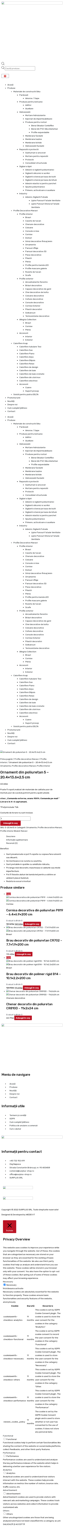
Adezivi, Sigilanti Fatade (36, 197)
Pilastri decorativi (33, 309)
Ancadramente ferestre (36, 282)
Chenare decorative (34, 224)
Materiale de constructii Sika (26, 91)
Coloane (29, 227)
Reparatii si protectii (29, 149)
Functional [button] (8, 1436)
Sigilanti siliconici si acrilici (37, 173)
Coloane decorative (34, 295)
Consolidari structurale (36, 163)
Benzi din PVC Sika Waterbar (44, 129)
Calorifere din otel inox (29, 377)
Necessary (11, 1285)
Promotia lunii (13, 397)
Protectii (29, 159)
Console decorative (34, 302)
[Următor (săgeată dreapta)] (59, 764)
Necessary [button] (8, 1281)
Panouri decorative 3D (35, 251)
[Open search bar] (2, 64)
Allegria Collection (27, 319)
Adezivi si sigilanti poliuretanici (39, 169)
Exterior (29, 340)
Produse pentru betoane (31, 102)
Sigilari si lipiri (25, 166)
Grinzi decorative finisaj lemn (38, 241)
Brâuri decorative (33, 285)
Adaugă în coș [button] (32, 924)
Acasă (10, 84)
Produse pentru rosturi (36, 122)
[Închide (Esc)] (54, 3)
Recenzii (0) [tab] (12, 843)
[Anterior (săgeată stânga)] (5, 764)
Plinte (28, 261)
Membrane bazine (33, 139)
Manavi (24, 831)
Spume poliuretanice (35, 186)
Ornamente (30, 244)
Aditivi (28, 105)
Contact (11, 411)
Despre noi (12, 404)
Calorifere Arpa (26, 357)
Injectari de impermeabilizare (38, 119)
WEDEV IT (30, 1214)
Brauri (28, 217)
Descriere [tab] (10, 836)
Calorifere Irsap (20, 343)
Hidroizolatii (24, 112)
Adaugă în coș (10, 823)
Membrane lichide (33, 142)
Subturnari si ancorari (35, 152)
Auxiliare (29, 108)
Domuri (28, 238)
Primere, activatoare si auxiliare (40, 190)
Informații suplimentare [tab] (17, 840)
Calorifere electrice (28, 380)
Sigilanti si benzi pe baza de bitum (41, 180)
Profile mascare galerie (36, 268)
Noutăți (10, 401)
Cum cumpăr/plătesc (17, 408)
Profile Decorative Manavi (25, 210)
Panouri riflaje (31, 248)
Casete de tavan (33, 221)
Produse (11, 88)
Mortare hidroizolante (35, 115)
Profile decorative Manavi (26, 759)
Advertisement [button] (10, 1490)
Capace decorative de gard (38, 289)
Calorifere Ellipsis (27, 360)
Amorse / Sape (32, 98)
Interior (28, 336)
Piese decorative (33, 255)
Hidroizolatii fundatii (34, 146)
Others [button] (6, 1510)
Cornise (28, 234)
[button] (1, 755)
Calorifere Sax (26, 350)
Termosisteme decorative (37, 316)
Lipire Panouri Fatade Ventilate (45, 200)
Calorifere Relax (26, 363)
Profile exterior (26, 278)
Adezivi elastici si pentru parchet (40, 183)
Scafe (28, 275)
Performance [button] (9, 1453)
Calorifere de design (28, 367)
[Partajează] (47, 3)
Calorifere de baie (27, 370)
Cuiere (28, 387)
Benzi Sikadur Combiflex (42, 125)
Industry (23, 193)
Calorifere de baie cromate (31, 374)
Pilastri (28, 258)
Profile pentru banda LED (37, 265)
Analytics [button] (7, 1470)
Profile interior (26, 214)
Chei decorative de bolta (37, 292)
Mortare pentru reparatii (36, 156)
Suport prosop (32, 391)
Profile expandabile (40, 132)
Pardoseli (23, 95)
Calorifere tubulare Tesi (30, 346)
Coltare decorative (34, 299)
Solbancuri (30, 312)
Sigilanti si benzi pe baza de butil (40, 176)
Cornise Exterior (32, 306)
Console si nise (32, 231)
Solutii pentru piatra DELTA (25, 394)
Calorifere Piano (26, 353)
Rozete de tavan (33, 272)
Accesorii (23, 333)
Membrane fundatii (34, 136)
